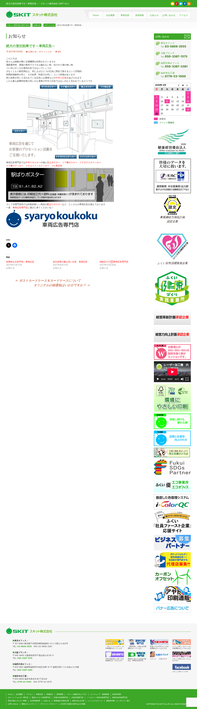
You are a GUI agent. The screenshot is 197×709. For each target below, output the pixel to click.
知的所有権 (116, 694)
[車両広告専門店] (137, 654)
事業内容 (125, 15)
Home (96, 15)
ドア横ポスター (69, 162)
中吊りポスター (33, 162)
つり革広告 (56, 165)
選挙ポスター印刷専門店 (41, 698)
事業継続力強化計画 (61, 701)
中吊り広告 (61, 77)
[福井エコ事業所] (172, 484)
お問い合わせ (168, 15)
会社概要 (110, 15)
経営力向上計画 (78, 701)
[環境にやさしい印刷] (172, 397)
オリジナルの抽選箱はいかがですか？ (62, 285)
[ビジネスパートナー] (172, 542)
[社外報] (172, 351)
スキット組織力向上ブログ (77, 694)
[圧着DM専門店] (159, 642)
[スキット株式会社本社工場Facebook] (185, 3)
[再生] (157, 379)
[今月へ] (182, 85)
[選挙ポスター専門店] (137, 642)
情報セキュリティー (29, 704)
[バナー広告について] (172, 607)
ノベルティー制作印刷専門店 (98, 698)
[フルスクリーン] (187, 379)
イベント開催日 (166, 122)
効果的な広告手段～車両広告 (20, 261)
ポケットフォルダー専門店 (18, 698)
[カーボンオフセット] (172, 576)
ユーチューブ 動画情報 (99, 694)
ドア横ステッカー (14, 165)
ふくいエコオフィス (95, 701)
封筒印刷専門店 (77, 698)
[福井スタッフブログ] (181, 654)
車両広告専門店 (20, 207)
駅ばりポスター (54, 204)
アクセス (183, 15)
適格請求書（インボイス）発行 (118, 701)
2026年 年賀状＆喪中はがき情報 (72, 704)
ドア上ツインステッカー (37, 165)
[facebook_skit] (181, 667)
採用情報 (139, 15)
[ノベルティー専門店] (181, 642)
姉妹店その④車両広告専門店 (114, 261)
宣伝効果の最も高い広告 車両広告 (70, 261)
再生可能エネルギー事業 (17, 701)
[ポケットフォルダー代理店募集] (172, 559)
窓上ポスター (53, 162)
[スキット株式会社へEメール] (172, 3)
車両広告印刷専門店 (119, 698)
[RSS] (189, 3)
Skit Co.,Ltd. (164, 704)
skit (59, 51)
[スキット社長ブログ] (159, 654)
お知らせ (154, 15)
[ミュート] (182, 379)
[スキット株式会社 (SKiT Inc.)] (31, 14)
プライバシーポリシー (48, 704)
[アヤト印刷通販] (172, 593)
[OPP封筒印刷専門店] (114, 654)
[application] (172, 371)
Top (188, 692)
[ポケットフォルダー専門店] (114, 642)
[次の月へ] (188, 85)
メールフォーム (187, 36)
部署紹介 (49, 694)
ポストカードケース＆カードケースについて (48, 280)
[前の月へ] (177, 85)
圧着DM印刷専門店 (61, 698)
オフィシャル (45, 51)
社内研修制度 (35, 701)
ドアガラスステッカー (90, 162)
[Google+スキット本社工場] (177, 3)
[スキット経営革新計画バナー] (172, 317)
